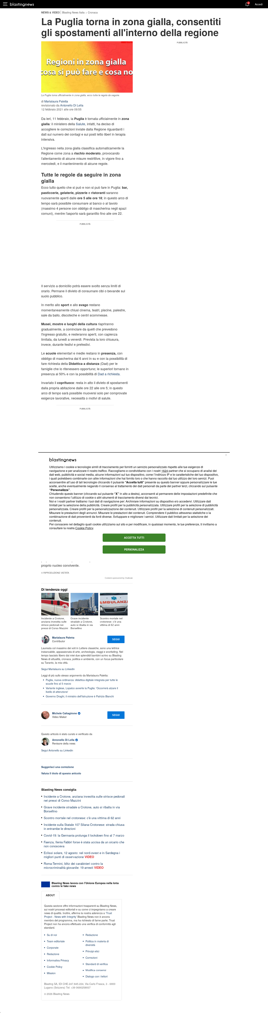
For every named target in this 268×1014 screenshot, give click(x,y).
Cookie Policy (84, 528)
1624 (164, 471)
